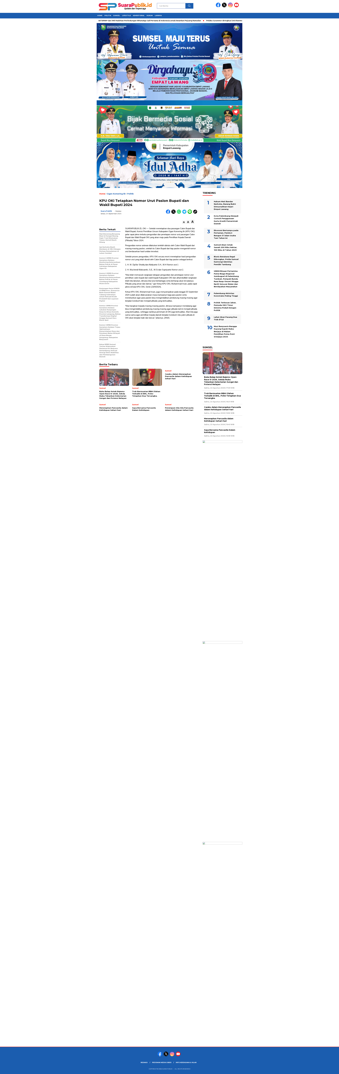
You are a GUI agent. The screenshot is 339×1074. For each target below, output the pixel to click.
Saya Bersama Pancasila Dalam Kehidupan (219, 431)
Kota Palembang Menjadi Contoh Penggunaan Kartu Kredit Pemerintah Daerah (226, 220)
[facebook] (218, 7)
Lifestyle (126, 15)
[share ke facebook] (168, 213)
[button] (184, 222)
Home (99, 15)
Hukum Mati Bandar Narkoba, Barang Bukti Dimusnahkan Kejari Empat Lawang (225, 205)
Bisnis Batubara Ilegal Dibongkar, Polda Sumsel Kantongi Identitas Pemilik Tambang (226, 260)
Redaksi (144, 1062)
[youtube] (237, 7)
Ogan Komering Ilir (116, 194)
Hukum (150, 15)
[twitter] (225, 7)
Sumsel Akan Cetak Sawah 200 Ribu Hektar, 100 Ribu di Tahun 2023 (225, 247)
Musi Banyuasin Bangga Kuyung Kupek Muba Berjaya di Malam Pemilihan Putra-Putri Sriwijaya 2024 (225, 331)
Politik (107, 15)
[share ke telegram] (185, 213)
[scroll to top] (326, 1070)
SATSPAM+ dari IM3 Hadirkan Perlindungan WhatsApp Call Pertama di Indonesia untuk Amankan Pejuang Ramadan (121, 21)
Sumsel (116, 15)
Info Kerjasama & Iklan (186, 1062)
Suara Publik (106, 211)
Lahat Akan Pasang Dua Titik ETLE (225, 318)
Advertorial (138, 15)
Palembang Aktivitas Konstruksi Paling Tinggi (226, 294)
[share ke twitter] (174, 213)
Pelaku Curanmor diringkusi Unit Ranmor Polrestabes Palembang (207, 21)
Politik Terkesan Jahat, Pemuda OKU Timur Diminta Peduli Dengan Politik (225, 306)
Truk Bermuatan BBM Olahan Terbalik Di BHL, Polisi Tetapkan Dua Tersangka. (222, 395)
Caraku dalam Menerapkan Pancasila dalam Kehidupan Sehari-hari (222, 408)
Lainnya (158, 15)
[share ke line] (190, 213)
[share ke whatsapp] (179, 213)
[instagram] (231, 7)
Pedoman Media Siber (161, 1062)
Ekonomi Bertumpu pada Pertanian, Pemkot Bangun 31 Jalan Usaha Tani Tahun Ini (226, 234)
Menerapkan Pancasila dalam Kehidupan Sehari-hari (218, 419)
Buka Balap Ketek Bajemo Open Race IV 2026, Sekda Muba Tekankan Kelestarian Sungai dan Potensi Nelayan (221, 381)
